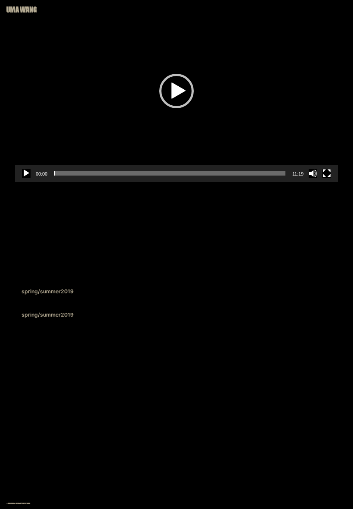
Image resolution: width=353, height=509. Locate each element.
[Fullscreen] (326, 173)
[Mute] (313, 173)
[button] (176, 91)
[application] (176, 91)
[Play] (26, 173)
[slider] (169, 173)
